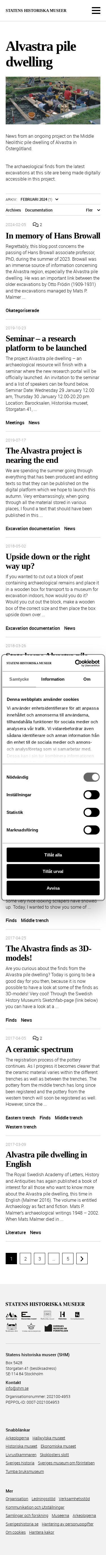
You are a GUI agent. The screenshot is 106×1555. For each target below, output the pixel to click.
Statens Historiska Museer (36, 11)
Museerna (60, 1515)
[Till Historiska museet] (62, 1315)
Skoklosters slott (54, 1454)
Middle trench (35, 920)
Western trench (21, 1127)
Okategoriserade (22, 310)
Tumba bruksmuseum (25, 1471)
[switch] (91, 794)
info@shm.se (17, 1388)
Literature (16, 1232)
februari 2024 (34, 199)
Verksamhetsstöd (74, 1498)
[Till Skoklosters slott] (12, 1327)
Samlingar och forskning (27, 1515)
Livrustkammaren (21, 1454)
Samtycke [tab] (19, 678)
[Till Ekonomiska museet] (28, 1315)
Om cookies (16, 1532)
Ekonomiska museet (58, 1446)
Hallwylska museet (49, 1438)
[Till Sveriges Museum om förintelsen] (56, 1327)
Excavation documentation (33, 528)
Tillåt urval (53, 871)
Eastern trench (20, 1118)
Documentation (39, 210)
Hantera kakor (41, 1532)
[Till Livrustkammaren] (77, 1315)
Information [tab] (52, 678)
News (34, 422)
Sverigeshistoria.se (22, 1524)
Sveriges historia (20, 1463)
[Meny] (96, 10)
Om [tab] (86, 678)
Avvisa (53, 887)
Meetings (15, 422)
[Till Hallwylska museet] (48, 1315)
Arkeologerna (17, 1438)
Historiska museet (21, 1446)
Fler (89, 210)
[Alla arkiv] (56, 199)
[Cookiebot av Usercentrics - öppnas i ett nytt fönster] (75, 663)
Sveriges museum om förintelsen (66, 1463)
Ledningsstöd (43, 1498)
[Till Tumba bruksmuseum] (31, 1327)
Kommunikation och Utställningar (35, 1507)
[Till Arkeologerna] (11, 1315)
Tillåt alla (53, 854)
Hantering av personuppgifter (68, 1524)
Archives (13, 210)
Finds (11, 920)
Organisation (17, 1498)
